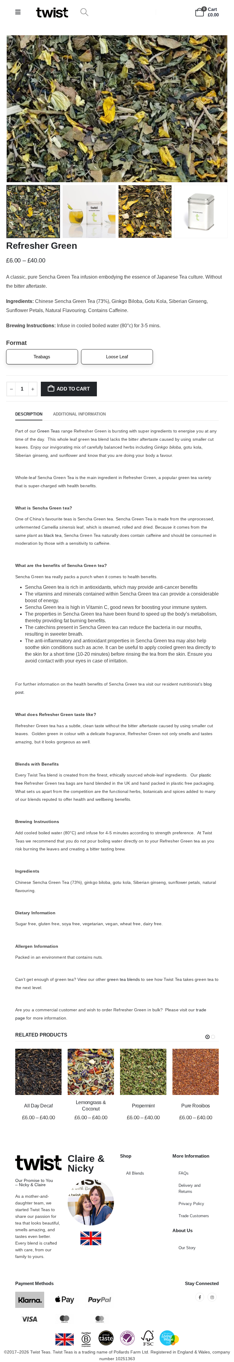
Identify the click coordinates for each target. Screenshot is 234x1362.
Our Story (187, 1248)
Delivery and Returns (189, 1188)
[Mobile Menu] (20, 12)
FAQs (184, 1173)
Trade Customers (194, 1216)
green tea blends (123, 979)
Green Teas (48, 431)
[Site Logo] (52, 12)
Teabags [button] (42, 356)
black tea (53, 535)
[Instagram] (211, 1297)
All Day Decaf (38, 1105)
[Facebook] (199, 1297)
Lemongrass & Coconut (91, 1106)
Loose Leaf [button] (117, 356)
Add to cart (73, 388)
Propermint (143, 1105)
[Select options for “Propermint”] (135, 1072)
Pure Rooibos (195, 1105)
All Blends (135, 1173)
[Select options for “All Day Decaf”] (31, 1072)
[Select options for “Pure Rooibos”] (188, 1072)
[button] (84, 12)
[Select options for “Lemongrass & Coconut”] (83, 1072)
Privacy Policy (191, 1203)
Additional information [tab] (79, 414)
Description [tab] (28, 414)
